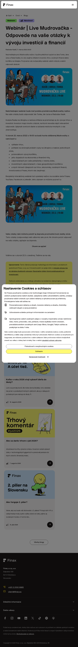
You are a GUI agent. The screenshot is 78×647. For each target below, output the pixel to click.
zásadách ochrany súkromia (51, 340)
